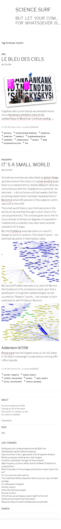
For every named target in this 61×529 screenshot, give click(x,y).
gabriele (20, 137)
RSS (3, 433)
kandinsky (8, 140)
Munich (5, 199)
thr (26, 143)
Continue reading (42, 118)
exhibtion (8, 137)
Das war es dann (8, 493)
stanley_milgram (33, 382)
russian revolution (12, 143)
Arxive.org (6, 352)
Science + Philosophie (13, 378)
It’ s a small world (25, 164)
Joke (3, 54)
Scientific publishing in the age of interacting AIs (22, 460)
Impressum (6, 420)
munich (35, 140)
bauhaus (7, 133)
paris (45, 140)
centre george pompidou (26, 133)
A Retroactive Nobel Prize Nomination (18, 499)
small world (43, 181)
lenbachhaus (22, 140)
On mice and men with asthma (15, 475)
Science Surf (33, 10)
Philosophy (6, 160)
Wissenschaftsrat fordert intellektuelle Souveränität (24, 502)
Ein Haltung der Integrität (12, 484)
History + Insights (11, 375)
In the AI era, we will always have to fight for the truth (24, 496)
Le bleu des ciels (22, 59)
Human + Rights (29, 375)
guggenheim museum (37, 137)
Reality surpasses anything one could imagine (21, 457)
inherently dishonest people (13, 490)
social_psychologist (13, 382)
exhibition (45, 133)
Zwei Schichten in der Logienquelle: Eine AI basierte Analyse (28, 454)
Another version (8, 487)
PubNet (14, 231)
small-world (42, 378)
